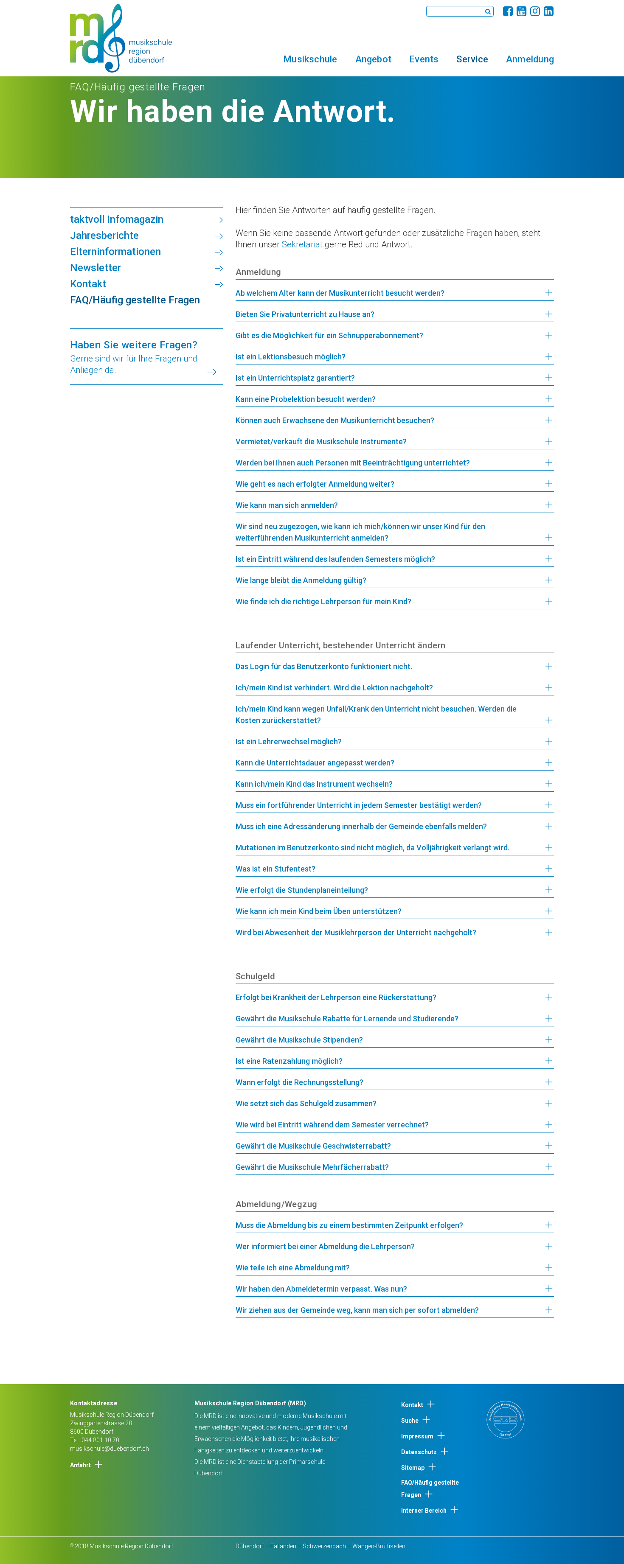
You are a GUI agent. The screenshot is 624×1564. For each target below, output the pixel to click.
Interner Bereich (424, 1510)
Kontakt (412, 1404)
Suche (410, 1420)
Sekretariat (302, 244)
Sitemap (412, 1467)
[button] (310, 58)
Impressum (417, 1436)
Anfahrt (80, 1465)
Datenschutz (419, 1452)
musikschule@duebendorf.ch (109, 1448)
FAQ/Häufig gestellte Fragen (430, 1488)
